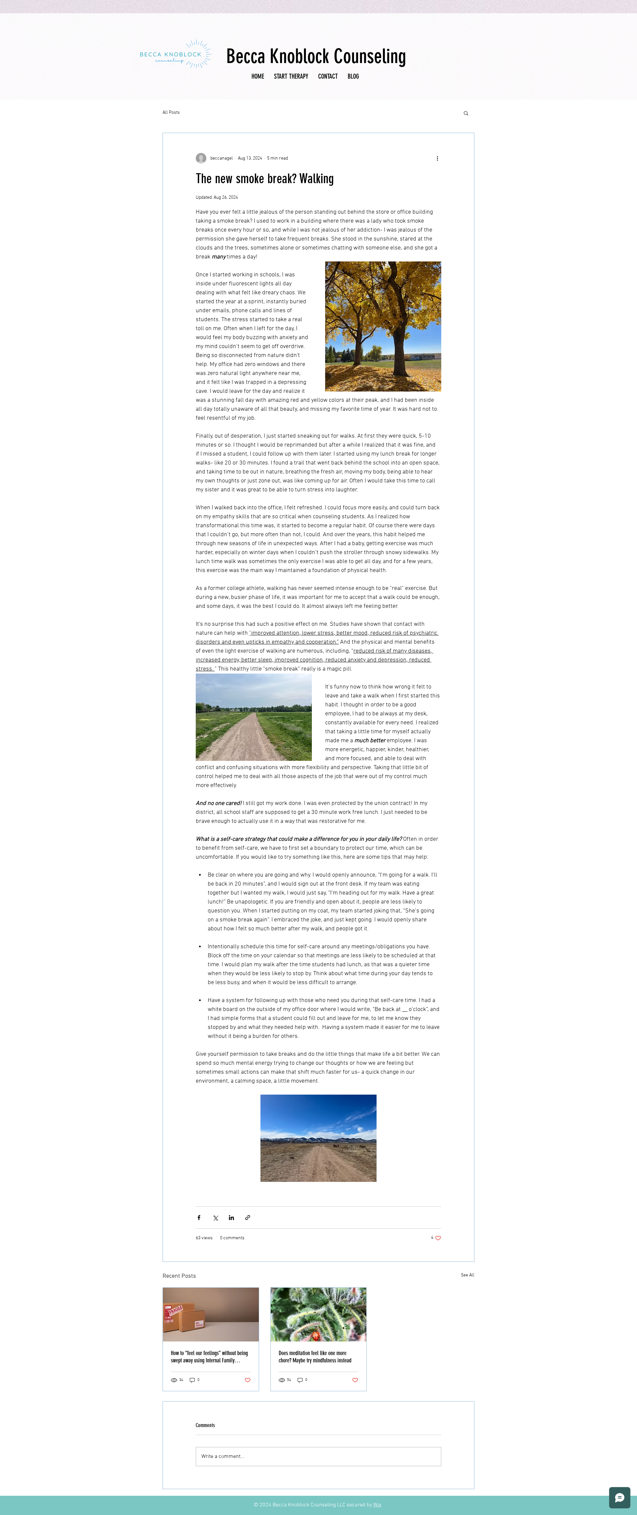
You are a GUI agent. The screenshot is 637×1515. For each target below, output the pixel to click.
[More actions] (437, 158)
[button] (466, 112)
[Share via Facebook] (199, 1217)
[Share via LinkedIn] (231, 1217)
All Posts (171, 112)
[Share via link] (248, 1217)
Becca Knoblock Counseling (316, 56)
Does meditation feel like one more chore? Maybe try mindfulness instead (315, 1356)
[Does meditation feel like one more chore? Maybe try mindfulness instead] (319, 1314)
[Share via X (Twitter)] (215, 1217)
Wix (377, 1505)
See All (467, 1275)
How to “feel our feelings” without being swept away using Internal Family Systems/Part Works (209, 1356)
